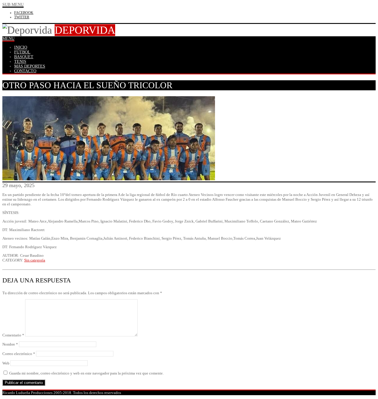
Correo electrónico (18, 353)
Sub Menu (13, 4)
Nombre (10, 344)
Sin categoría (34, 260)
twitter (21, 17)
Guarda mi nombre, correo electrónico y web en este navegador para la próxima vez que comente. (86, 373)
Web (5, 363)
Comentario (13, 335)
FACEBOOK (23, 13)
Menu (8, 38)
